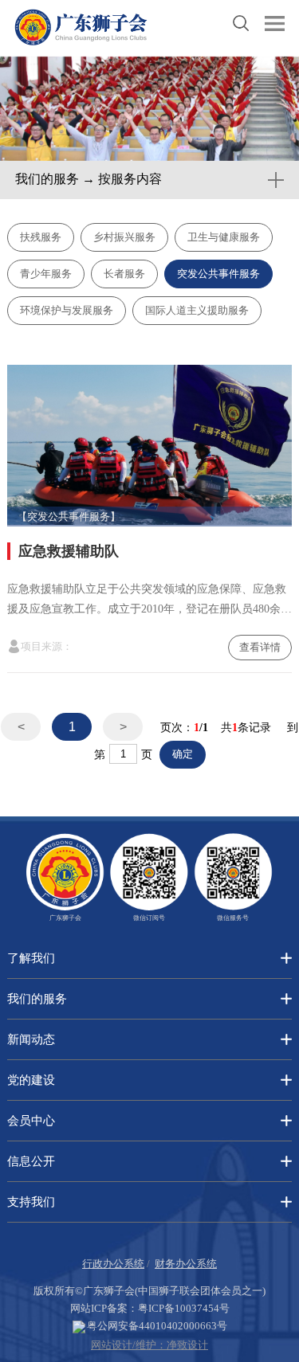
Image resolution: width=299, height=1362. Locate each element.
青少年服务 (46, 274)
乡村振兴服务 (124, 237)
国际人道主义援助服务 (197, 310)
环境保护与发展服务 (66, 310)
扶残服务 (40, 237)
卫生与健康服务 (223, 237)
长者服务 (124, 274)
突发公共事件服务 (218, 274)
